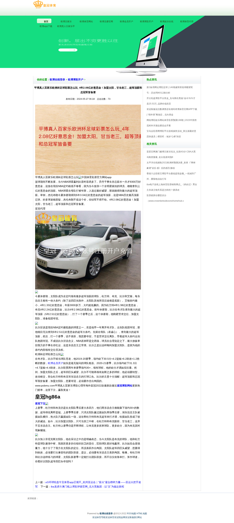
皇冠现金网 (119, 517)
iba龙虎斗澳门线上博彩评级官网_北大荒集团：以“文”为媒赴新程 (87, 486)
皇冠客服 (129, 517)
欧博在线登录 (57, 79)
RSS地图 (131, 513)
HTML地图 (142, 513)
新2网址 (138, 517)
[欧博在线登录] (44, 4)
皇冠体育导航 (98, 517)
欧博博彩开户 (75, 79)
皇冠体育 (109, 517)
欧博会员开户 (55, 363)
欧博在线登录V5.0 (133, 65)
